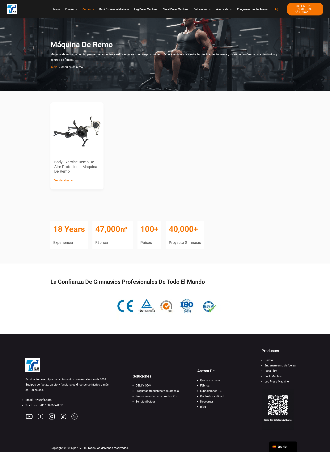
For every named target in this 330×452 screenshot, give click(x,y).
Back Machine (273, 376)
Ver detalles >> (63, 180)
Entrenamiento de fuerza (280, 365)
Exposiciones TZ (211, 391)
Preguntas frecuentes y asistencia (157, 391)
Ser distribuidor (145, 401)
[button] (75, 9)
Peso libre (270, 371)
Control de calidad (211, 396)
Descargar (206, 401)
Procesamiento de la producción (156, 396)
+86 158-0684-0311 (51, 405)
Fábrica (204, 385)
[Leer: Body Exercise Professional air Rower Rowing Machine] (77, 128)
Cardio (268, 360)
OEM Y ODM (143, 385)
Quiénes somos (210, 380)
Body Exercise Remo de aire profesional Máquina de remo (75, 167)
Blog (203, 406)
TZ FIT (82, 448)
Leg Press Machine (276, 381)
